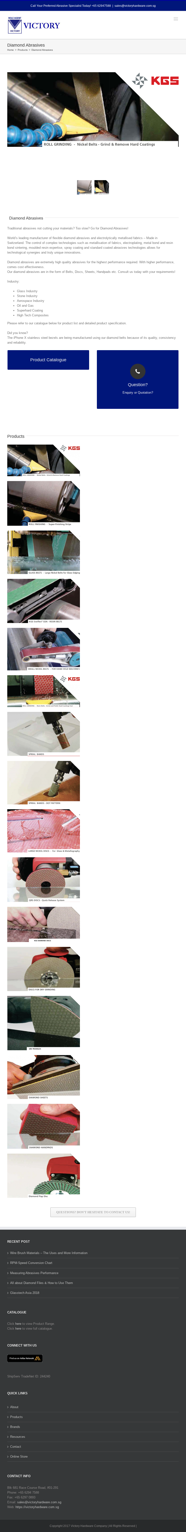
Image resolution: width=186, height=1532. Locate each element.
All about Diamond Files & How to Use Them (41, 1283)
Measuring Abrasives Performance (34, 1273)
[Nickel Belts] (93, 109)
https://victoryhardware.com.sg (37, 1507)
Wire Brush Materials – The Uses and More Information (48, 1253)
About (14, 1407)
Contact (15, 1446)
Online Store (19, 1456)
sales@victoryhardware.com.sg (135, 5)
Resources (17, 1437)
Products (16, 1417)
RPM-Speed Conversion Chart (31, 1263)
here (18, 1324)
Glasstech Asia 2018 (24, 1293)
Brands (15, 1427)
